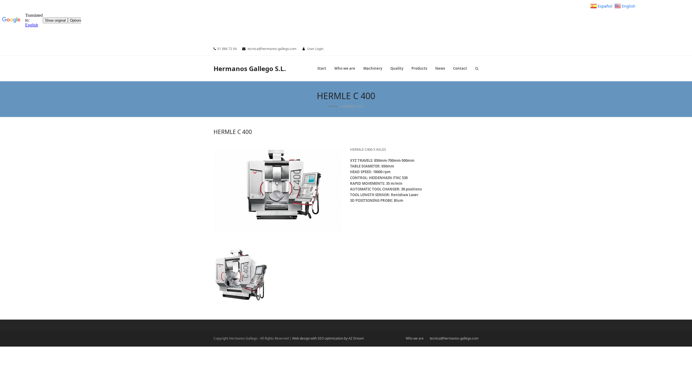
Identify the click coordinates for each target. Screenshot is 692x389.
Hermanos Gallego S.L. (250, 68)
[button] (477, 68)
